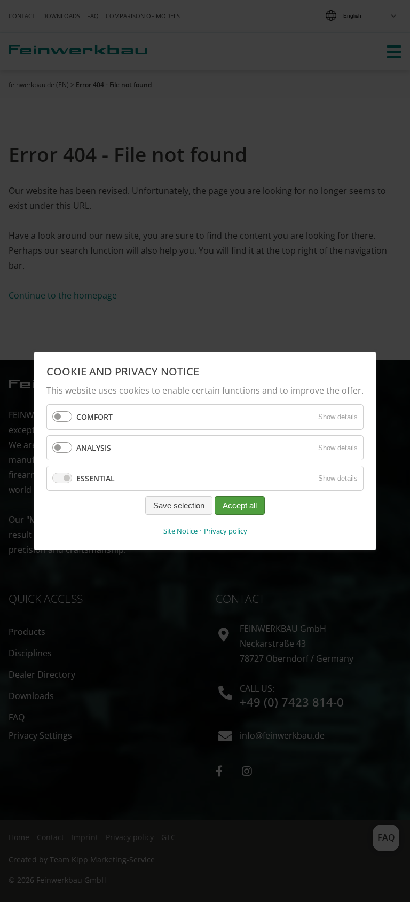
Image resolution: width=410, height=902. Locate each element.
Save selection (178, 505)
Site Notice (180, 531)
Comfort (94, 417)
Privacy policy (225, 531)
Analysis (93, 447)
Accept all (240, 505)
